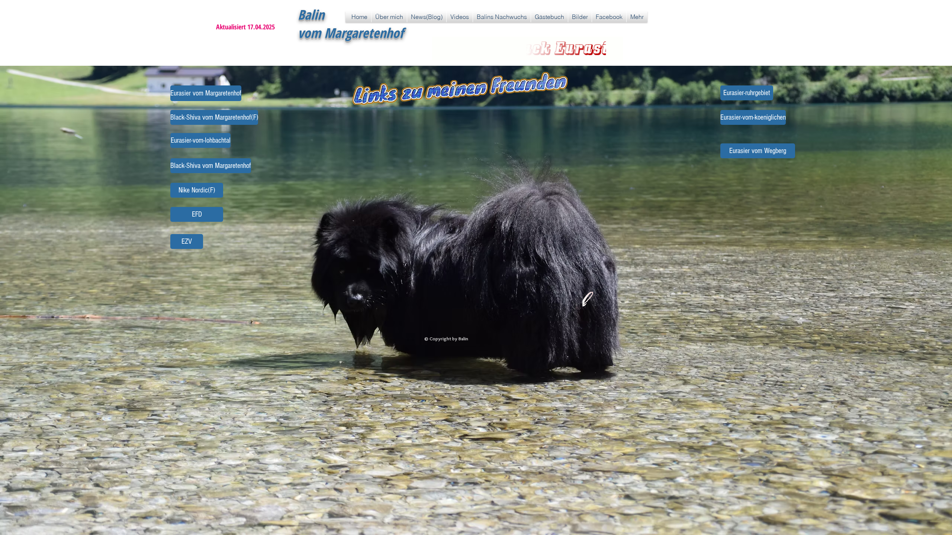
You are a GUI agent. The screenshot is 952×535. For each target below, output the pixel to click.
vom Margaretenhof (350, 33)
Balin (311, 15)
